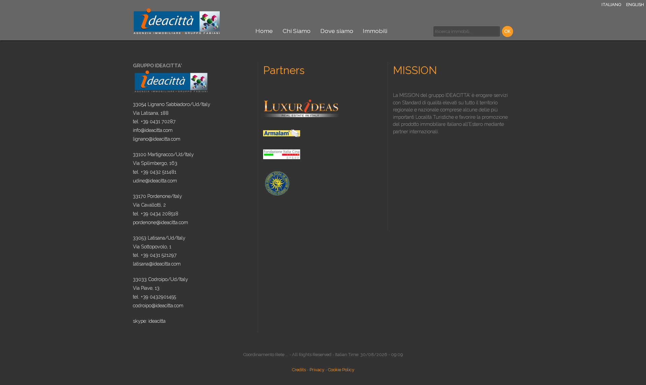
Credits (299, 369)
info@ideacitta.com (153, 130)
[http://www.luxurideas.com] (301, 108)
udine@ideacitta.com (155, 180)
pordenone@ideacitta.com (160, 222)
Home (264, 30)
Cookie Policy (341, 369)
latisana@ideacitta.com (157, 264)
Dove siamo (336, 30)
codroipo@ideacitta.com (158, 305)
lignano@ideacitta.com (156, 139)
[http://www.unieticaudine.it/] (276, 183)
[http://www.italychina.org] (281, 154)
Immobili (375, 30)
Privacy (317, 369)
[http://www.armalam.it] (281, 133)
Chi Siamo (297, 30)
